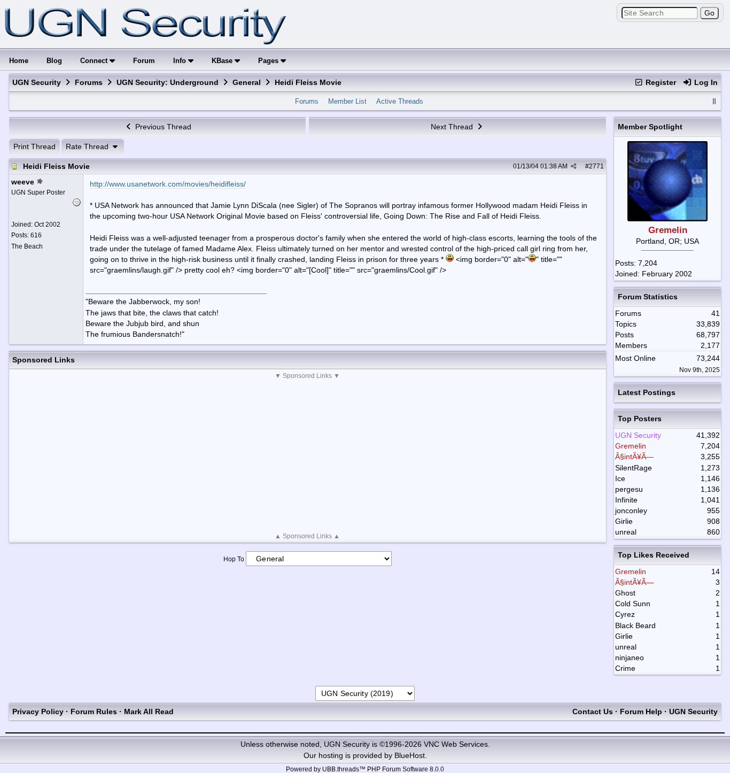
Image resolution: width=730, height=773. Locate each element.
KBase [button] (223, 61)
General (246, 82)
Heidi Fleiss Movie (56, 166)
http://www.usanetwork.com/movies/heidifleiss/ (168, 184)
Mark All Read (149, 711)
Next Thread (453, 126)
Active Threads (399, 101)
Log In (705, 82)
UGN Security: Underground (168, 82)
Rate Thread (88, 146)
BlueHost (409, 755)
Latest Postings (646, 392)
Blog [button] (54, 61)
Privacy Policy (38, 711)
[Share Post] (574, 166)
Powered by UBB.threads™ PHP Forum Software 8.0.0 (365, 769)
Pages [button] (269, 61)
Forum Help (641, 711)
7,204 (647, 263)
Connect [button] (95, 61)
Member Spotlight (650, 126)
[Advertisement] (307, 456)
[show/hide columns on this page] (714, 101)
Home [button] (18, 61)
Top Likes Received (653, 555)
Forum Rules (94, 711)
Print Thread (34, 146)
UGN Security (36, 82)
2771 (596, 166)
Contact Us (592, 711)
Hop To (233, 559)
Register (659, 82)
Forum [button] (144, 61)
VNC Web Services (456, 744)
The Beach (27, 246)
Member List (347, 101)
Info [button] (180, 61)
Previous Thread (162, 126)
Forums (89, 82)
